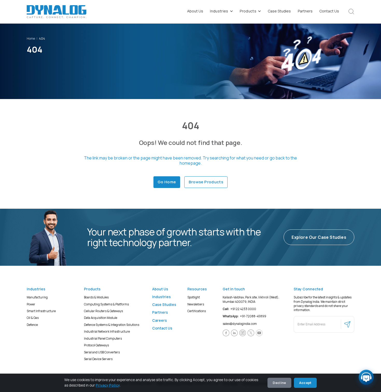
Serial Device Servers (98, 359)
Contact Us (329, 11)
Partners (305, 11)
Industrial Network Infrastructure (107, 331)
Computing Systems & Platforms (106, 304)
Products (248, 11)
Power (31, 304)
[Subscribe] (347, 324)
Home (31, 38)
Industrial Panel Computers (103, 338)
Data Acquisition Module (100, 318)
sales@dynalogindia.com (240, 323)
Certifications (196, 311)
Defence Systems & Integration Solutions (111, 324)
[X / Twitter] (251, 333)
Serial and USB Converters (102, 352)
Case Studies (279, 11)
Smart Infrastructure (41, 311)
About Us (195, 11)
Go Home (167, 182)
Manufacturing (37, 297)
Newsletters (195, 304)
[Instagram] (242, 333)
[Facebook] (226, 333)
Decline (279, 382)
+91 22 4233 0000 (239, 309)
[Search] (351, 12)
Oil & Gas (33, 318)
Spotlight (193, 297)
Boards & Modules (96, 297)
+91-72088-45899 (244, 316)
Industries (219, 11)
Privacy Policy (108, 385)
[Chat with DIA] (366, 377)
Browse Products (206, 182)
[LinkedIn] (234, 333)
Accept (305, 382)
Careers (159, 320)
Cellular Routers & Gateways (103, 311)
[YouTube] (259, 333)
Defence (32, 324)
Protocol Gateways (96, 345)
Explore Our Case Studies (319, 237)
